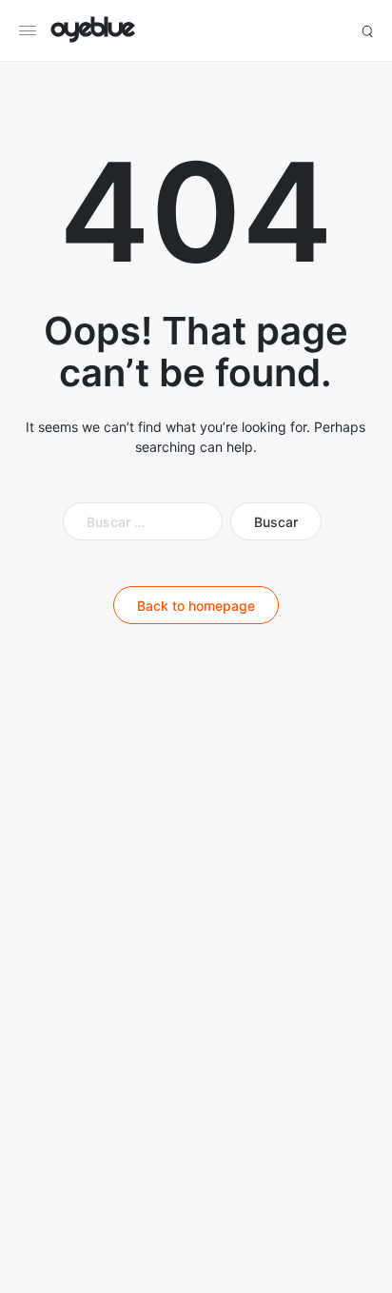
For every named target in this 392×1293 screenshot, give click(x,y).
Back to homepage (196, 606)
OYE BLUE (92, 30)
